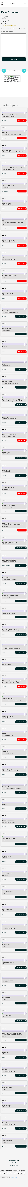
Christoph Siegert (7, 769)
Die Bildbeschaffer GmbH (9, 275)
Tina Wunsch (6, 1070)
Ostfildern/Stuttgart (6, 565)
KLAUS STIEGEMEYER (8, 505)
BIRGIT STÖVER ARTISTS (10, 595)
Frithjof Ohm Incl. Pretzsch (10, 629)
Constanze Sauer (7, 980)
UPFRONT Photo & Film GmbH (11, 399)
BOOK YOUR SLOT (22, 120)
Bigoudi (4, 346)
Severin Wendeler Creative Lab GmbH (13, 168)
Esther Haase (6, 452)
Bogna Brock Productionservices (12, 1033)
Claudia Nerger (6, 203)
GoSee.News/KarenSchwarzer (9, 25)
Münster (4, 652)
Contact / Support (14, 1165)
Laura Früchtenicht (8, 821)
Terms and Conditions (14, 1160)
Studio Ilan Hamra (7, 293)
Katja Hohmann (7, 1123)
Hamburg (4, 120)
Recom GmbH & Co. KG (9, 560)
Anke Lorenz (6, 927)
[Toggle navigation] (25, 3)
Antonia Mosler (7, 874)
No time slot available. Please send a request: (13, 29)
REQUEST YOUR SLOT (21, 316)
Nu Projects (5, 523)
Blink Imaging (6, 578)
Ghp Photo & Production (9, 542)
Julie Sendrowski (7, 891)
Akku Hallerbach (7, 1140)
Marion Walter (6, 311)
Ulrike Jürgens (6, 856)
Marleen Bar (6, 944)
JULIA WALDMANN (8, 488)
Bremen (3, 808)
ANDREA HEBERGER (8, 185)
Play (3, 364)
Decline (3, 1177)
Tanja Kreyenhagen (8, 962)
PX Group (5, 417)
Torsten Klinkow (7, 787)
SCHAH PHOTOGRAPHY (9, 240)
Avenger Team (6, 470)
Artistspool (5, 751)
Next (24, 70)
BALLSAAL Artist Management (11, 681)
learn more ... (13, 1177)
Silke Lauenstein (7, 1015)
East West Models (7, 328)
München (4, 475)
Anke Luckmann (7, 647)
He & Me (4, 132)
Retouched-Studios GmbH (10, 115)
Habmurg (4, 1110)
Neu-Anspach (5, 191)
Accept (8, 1177)
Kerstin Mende (6, 150)
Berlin (3, 245)
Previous (3, 70)
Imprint (14, 1162)
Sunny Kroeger (6, 1105)
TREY (4, 734)
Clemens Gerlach (7, 716)
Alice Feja (5, 258)
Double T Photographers (9, 435)
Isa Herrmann (6, 997)
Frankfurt (4, 334)
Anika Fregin (6, 1052)
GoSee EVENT (6, 664)
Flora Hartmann (7, 1087)
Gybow (4, 804)
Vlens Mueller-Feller (8, 698)
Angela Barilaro (7, 909)
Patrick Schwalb (7, 381)
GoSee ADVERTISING (8, 613)
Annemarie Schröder (8, 838)
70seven (4, 221)
